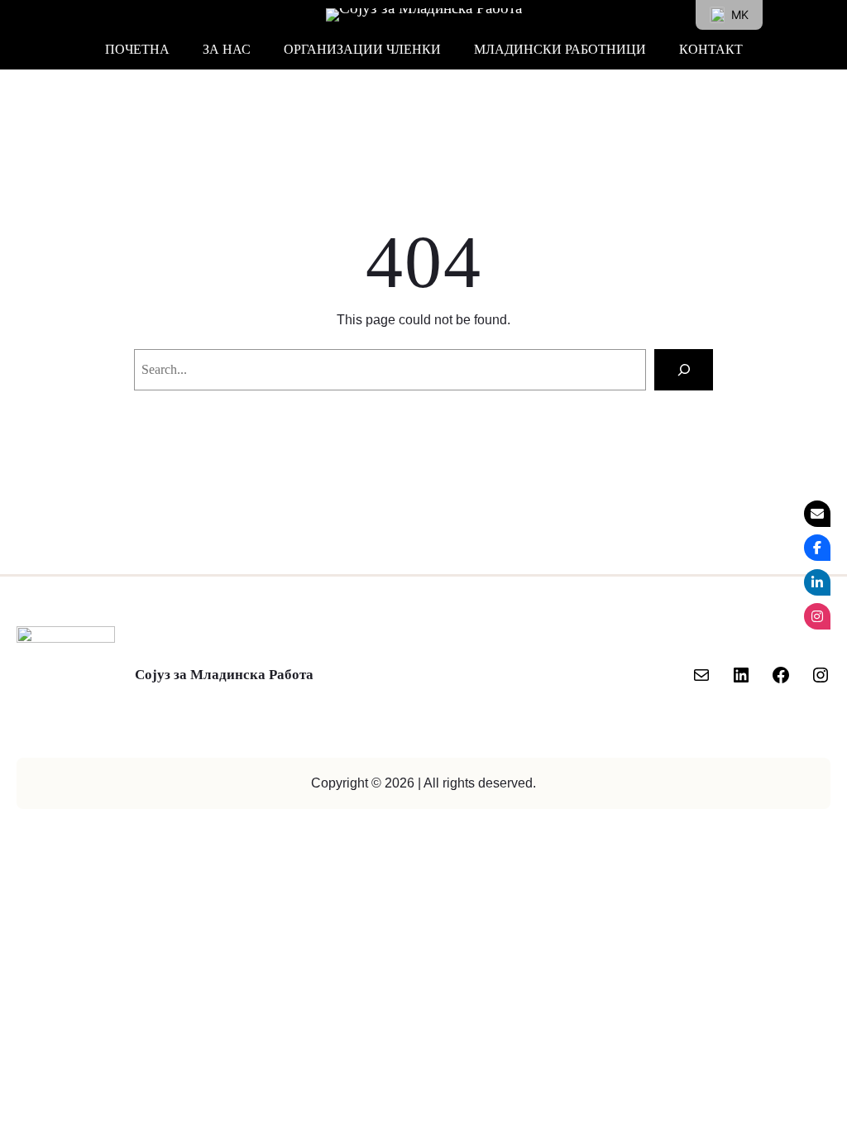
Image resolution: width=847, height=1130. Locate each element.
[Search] (683, 369)
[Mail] (701, 675)
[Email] (817, 513)
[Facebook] (781, 675)
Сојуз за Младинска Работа (224, 674)
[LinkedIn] (741, 675)
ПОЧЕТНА (137, 49)
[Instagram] (820, 675)
